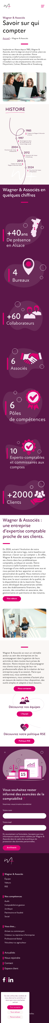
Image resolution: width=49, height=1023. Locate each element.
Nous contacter (24, 689)
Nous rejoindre (12, 958)
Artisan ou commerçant (14, 931)
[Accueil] (7, 6)
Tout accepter (15, 1007)
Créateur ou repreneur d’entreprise (20, 935)
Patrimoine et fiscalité (14, 913)
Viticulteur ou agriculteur (15, 943)
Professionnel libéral (13, 939)
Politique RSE (24, 741)
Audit (7, 901)
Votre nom (8, 810)
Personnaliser (15, 1017)
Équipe (8, 879)
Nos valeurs (12, 599)
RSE (6, 887)
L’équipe (24, 714)
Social (7, 917)
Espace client (11, 968)
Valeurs (8, 883)
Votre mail (7, 822)
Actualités (10, 953)
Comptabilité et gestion (15, 905)
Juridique (9, 909)
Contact (9, 963)
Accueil (6, 38)
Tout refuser (15, 1012)
